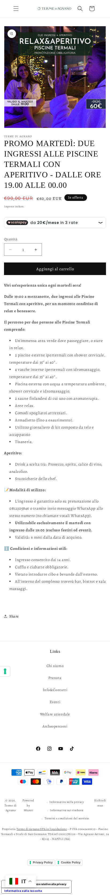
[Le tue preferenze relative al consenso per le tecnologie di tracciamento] (5, 671)
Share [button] (14, 616)
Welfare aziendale (55, 714)
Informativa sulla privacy (66, 802)
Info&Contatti (55, 689)
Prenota (55, 677)
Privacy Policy (43, 862)
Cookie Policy (70, 862)
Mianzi (28, 810)
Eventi (55, 701)
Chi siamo (55, 665)
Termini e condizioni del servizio (67, 818)
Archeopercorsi (54, 726)
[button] (16, 8)
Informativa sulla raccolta (23, 890)
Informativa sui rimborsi (67, 810)
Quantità (10, 239)
